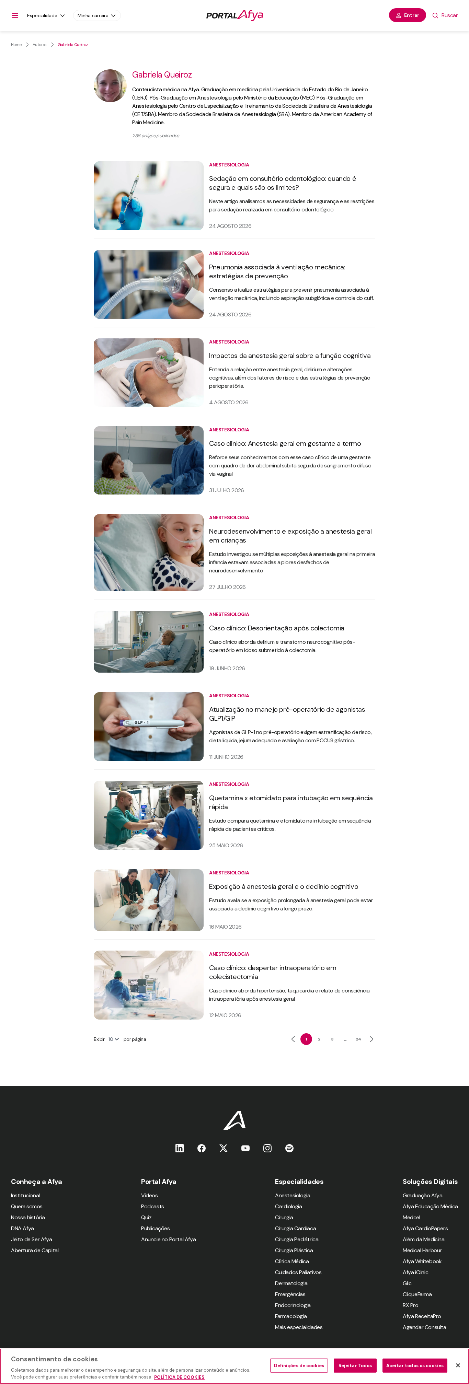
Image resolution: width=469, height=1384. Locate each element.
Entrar (411, 15)
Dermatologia (291, 1283)
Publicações (155, 1228)
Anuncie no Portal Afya (168, 1239)
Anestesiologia (292, 1195)
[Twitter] (223, 1148)
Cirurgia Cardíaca (295, 1228)
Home (16, 44)
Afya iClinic (415, 1272)
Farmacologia (291, 1316)
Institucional (25, 1195)
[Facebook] (201, 1148)
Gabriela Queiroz (73, 44)
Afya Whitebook (422, 1261)
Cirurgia (284, 1217)
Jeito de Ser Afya (31, 1239)
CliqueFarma (417, 1294)
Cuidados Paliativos (298, 1272)
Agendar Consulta (424, 1327)
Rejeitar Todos (355, 1366)
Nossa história (28, 1217)
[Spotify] (289, 1148)
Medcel (411, 1217)
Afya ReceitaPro (422, 1316)
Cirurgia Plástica (294, 1250)
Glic (407, 1283)
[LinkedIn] (179, 1148)
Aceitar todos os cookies (415, 1366)
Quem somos (27, 1206)
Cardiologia (288, 1206)
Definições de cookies (299, 1366)
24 (358, 1039)
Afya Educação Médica (430, 1206)
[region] (234, 1366)
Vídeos (149, 1195)
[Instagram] (267, 1148)
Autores (40, 44)
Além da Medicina (424, 1239)
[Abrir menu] (15, 15)
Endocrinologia (292, 1305)
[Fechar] (458, 1365)
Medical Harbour (422, 1250)
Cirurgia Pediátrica (296, 1239)
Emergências (290, 1294)
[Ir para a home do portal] (234, 15)
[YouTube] (245, 1148)
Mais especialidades (298, 1327)
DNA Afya (22, 1228)
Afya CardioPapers (425, 1228)
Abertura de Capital (34, 1250)
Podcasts (152, 1206)
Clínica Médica (292, 1261)
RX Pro (411, 1305)
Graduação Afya (422, 1195)
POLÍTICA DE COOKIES (179, 1377)
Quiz (146, 1217)
